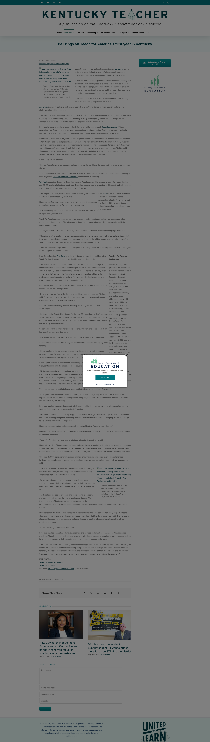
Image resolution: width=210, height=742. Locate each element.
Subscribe (105, 377)
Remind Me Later (109, 384)
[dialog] (105, 371)
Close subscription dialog (126, 355)
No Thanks (99, 384)
